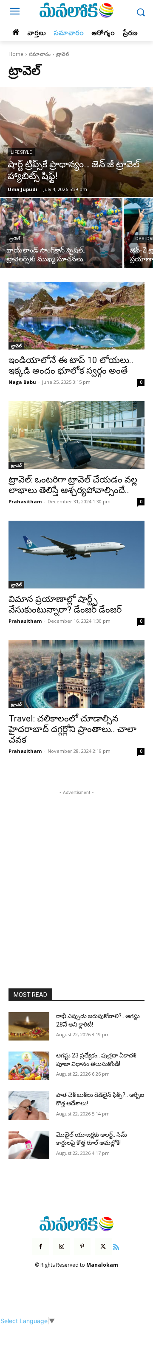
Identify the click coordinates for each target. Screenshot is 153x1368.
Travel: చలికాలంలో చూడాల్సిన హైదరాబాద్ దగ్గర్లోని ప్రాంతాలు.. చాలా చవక (72, 729)
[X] (103, 1246)
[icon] (116, 1245)
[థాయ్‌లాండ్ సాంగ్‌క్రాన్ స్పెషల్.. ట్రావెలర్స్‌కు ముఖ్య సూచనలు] (61, 233)
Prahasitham (25, 501)
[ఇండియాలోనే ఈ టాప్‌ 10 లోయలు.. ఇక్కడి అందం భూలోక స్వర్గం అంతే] (76, 316)
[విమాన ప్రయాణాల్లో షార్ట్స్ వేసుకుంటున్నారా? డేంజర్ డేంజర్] (76, 554)
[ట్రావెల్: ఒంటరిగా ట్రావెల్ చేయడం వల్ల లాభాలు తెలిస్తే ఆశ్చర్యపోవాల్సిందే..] (76, 435)
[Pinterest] (82, 1246)
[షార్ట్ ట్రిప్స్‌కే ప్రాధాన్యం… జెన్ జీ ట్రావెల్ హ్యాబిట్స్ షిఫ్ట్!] (76, 142)
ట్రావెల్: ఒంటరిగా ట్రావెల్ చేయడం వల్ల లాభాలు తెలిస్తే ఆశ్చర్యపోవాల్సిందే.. (72, 484)
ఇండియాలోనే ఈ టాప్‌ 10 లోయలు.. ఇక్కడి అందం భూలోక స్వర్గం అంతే (70, 365)
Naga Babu (22, 382)
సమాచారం (40, 54)
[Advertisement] (76, 873)
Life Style (21, 152)
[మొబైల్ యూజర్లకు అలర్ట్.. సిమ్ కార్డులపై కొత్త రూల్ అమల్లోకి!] (28, 1145)
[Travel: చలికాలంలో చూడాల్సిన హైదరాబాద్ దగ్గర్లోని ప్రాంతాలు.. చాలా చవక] (76, 674)
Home (15, 54)
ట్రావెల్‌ (14, 238)
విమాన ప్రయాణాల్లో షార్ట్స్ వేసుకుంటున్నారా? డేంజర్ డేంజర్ (65, 604)
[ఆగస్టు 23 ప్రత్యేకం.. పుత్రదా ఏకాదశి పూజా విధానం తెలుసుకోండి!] (28, 1066)
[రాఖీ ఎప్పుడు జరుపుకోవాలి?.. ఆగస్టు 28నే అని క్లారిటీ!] (28, 1026)
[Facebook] (40, 1246)
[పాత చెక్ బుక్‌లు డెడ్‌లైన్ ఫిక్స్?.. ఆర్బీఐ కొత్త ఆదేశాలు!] (28, 1105)
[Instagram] (61, 1246)
